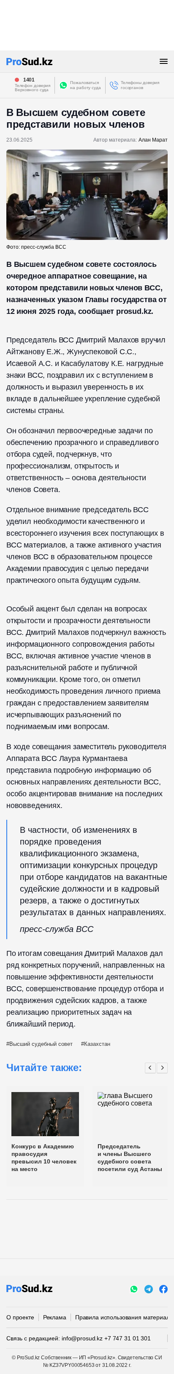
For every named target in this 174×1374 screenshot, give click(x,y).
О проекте (20, 1317)
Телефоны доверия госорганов (140, 85)
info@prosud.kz (82, 1338)
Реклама (54, 1317)
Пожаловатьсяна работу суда (85, 85)
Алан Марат (153, 140)
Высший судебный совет (41, 1044)
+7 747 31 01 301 (127, 1338)
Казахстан (97, 1044)
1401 (29, 80)
